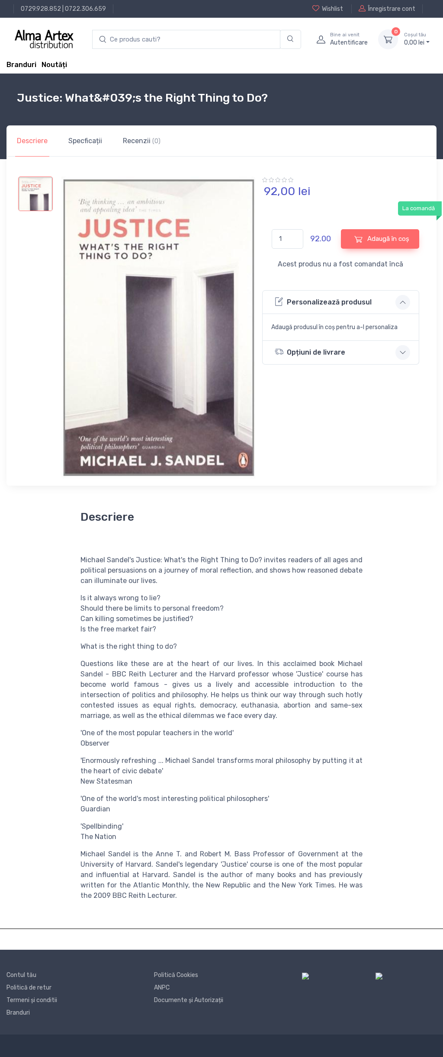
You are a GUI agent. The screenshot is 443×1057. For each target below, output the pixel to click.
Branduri (21, 65)
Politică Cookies (176, 975)
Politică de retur (28, 987)
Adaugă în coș (387, 239)
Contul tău (21, 975)
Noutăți (54, 65)
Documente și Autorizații (188, 1000)
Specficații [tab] (85, 141)
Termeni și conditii (31, 1000)
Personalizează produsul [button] (329, 302)
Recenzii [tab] (142, 141)
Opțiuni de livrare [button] (316, 352)
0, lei (415, 39)
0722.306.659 (85, 9)
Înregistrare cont (391, 9)
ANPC (162, 987)
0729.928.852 (41, 9)
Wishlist (332, 9)
